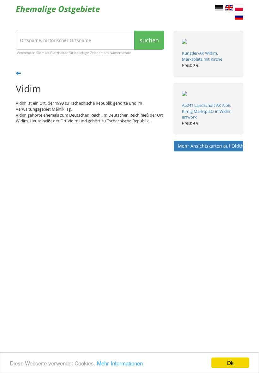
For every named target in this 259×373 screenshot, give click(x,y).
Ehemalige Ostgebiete (58, 9)
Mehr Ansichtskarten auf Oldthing (210, 146)
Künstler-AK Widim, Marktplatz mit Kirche (202, 56)
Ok (230, 363)
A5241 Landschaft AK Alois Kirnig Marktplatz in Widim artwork (207, 111)
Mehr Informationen (120, 363)
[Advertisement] (90, 177)
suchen (149, 40)
